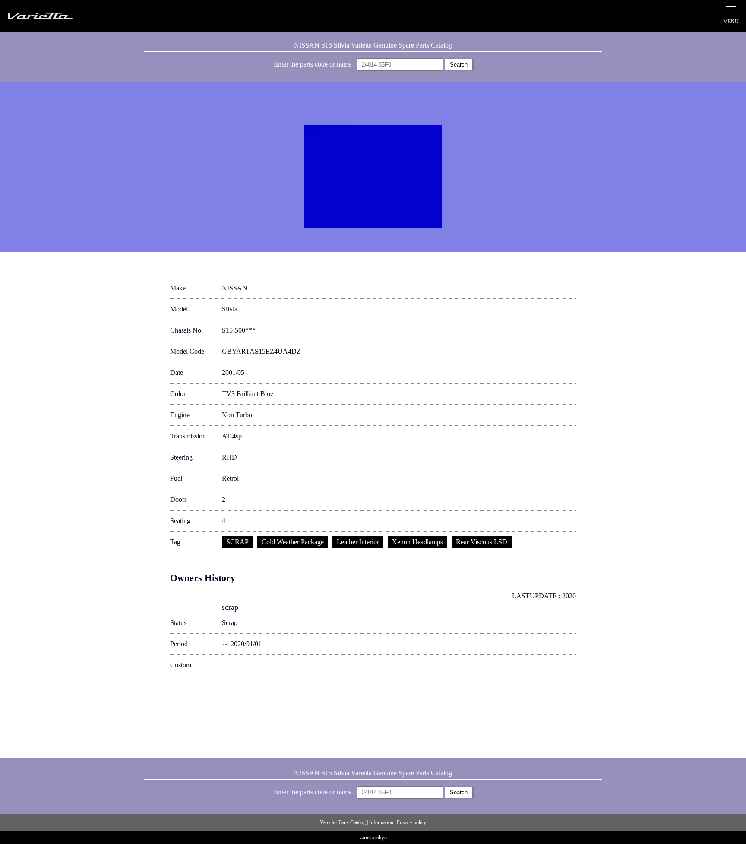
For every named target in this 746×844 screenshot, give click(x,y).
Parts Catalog (434, 45)
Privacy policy (411, 822)
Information (381, 822)
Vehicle (327, 822)
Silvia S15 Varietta (60, 16)
